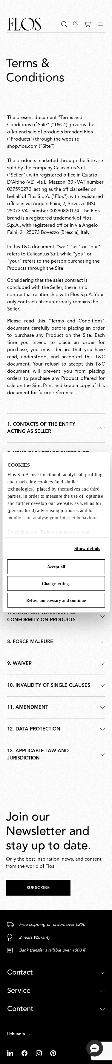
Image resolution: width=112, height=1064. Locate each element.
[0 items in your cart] (87, 24)
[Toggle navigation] (100, 24)
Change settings (56, 584)
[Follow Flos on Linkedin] (10, 1053)
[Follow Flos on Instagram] (39, 1053)
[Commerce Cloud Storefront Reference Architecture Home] (24, 24)
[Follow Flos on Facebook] (25, 1053)
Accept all (56, 567)
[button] (64, 24)
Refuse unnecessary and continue (56, 600)
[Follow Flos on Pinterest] (53, 1053)
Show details (87, 548)
